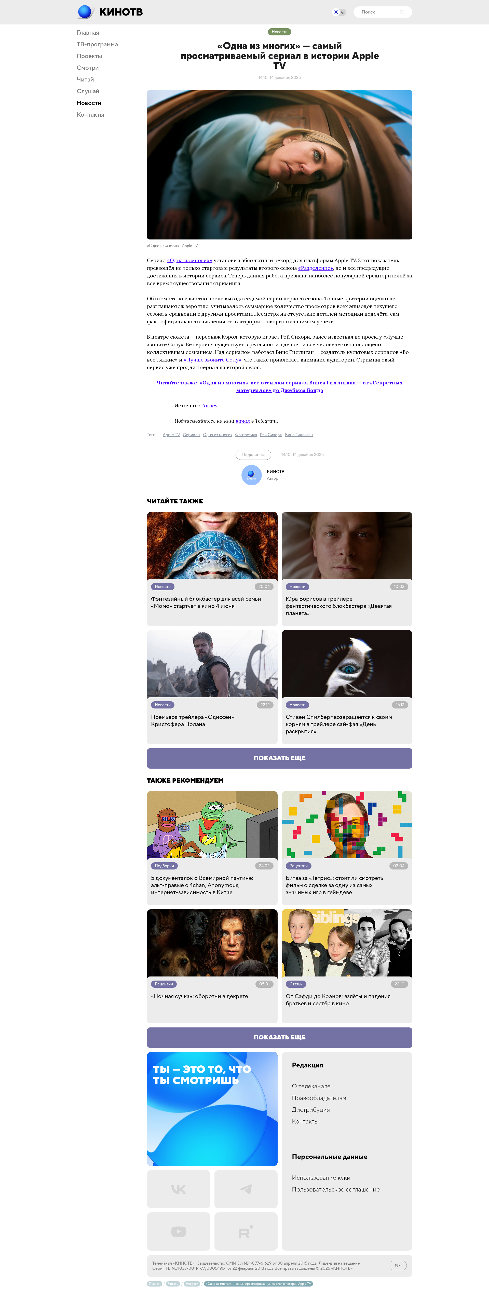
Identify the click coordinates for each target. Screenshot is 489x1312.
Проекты (89, 56)
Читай (85, 79)
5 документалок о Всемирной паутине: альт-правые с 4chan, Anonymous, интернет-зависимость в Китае (202, 885)
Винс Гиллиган (299, 434)
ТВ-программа (97, 44)
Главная (88, 33)
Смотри (88, 68)
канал (243, 421)
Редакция (307, 1065)
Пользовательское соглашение (336, 1189)
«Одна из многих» (189, 260)
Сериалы (191, 434)
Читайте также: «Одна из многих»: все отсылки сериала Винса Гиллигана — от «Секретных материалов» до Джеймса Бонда (280, 386)
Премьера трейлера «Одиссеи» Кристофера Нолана (192, 721)
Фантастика (246, 434)
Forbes (209, 405)
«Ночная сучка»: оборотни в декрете (199, 996)
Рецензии (299, 865)
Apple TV (171, 434)
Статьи (296, 984)
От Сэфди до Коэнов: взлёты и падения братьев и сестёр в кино (338, 1000)
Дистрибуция (311, 1110)
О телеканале (311, 1086)
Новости (89, 103)
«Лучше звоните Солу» (212, 359)
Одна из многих (217, 434)
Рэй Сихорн (271, 434)
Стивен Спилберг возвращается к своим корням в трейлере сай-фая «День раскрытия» (339, 724)
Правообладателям (319, 1098)
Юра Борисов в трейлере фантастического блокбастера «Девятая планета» (339, 606)
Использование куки (321, 1178)
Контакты (90, 115)
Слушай (88, 91)
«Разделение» (315, 268)
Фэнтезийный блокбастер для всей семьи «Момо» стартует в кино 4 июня (206, 602)
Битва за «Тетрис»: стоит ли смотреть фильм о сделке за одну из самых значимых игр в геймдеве (334, 885)
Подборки (164, 865)
